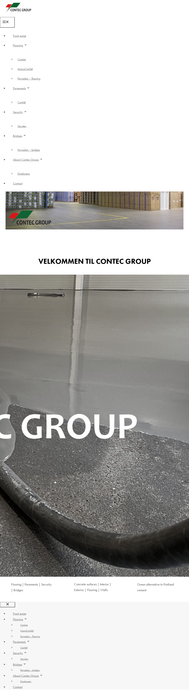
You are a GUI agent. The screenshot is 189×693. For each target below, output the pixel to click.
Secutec (22, 126)
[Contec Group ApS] (18, 14)
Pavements (19, 88)
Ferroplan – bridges (29, 150)
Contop (22, 59)
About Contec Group (26, 160)
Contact (18, 183)
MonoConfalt (25, 69)
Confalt (22, 102)
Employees (24, 174)
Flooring (18, 45)
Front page (19, 36)
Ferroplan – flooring (29, 79)
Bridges (17, 136)
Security (18, 112)
